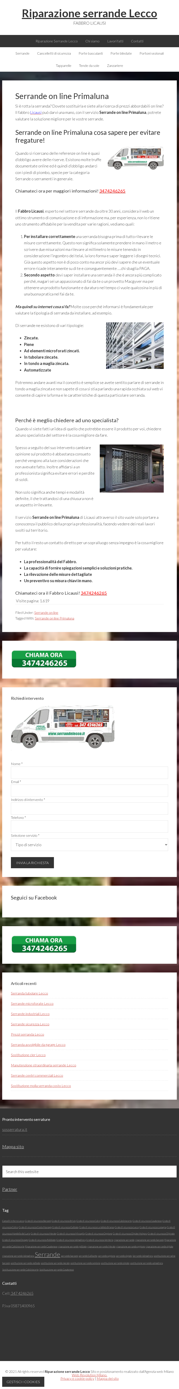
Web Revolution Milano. (89, 1375)
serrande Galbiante (88, 1255)
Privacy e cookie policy (77, 1378)
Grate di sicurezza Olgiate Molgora (130, 1233)
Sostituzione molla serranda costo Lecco (41, 1085)
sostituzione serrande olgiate (115, 1263)
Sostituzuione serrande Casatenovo (56, 1269)
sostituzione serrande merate (55, 1263)
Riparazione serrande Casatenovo (41, 1246)
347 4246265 (21, 1293)
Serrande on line (46, 612)
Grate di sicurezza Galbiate (65, 1227)
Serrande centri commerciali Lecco (37, 1075)
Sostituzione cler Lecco (28, 1055)
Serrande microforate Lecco (32, 1003)
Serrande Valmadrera (143, 1255)
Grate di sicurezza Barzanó (38, 1220)
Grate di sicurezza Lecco (127, 1227)
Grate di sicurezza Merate (43, 1233)
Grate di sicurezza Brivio (64, 1220)
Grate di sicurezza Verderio (99, 1239)
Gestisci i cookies (23, 1382)
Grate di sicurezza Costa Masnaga (35, 1227)
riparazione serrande (124, 1239)
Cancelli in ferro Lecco (13, 1220)
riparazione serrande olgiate (159, 1246)
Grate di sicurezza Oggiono (98, 1233)
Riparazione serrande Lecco (89, 13)
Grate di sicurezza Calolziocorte (116, 1220)
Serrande (47, 1254)
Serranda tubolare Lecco (29, 993)
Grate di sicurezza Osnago (15, 1239)
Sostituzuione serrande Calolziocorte (20, 1269)
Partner (9, 1189)
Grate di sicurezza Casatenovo (147, 1220)
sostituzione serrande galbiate (25, 1263)
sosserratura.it (14, 1129)
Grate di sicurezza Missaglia (71, 1233)
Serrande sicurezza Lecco (30, 1024)
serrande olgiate (124, 1255)
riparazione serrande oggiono (130, 1246)
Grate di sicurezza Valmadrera (71, 1239)
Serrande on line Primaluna (54, 618)
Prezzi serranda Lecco (27, 1034)
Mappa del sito (108, 1378)
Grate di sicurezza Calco (88, 1220)
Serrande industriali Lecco (30, 1014)
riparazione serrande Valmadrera (18, 1255)
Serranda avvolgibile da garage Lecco (38, 1044)
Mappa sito (13, 1146)
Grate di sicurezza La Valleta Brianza (96, 1227)
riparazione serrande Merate (101, 1246)
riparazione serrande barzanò (149, 1239)
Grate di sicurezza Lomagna (152, 1227)
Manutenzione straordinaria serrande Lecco (43, 1065)
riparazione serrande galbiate (72, 1246)
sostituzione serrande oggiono (85, 1263)
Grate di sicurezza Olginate (161, 1233)
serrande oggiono (106, 1255)
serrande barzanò (69, 1255)
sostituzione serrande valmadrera (146, 1263)
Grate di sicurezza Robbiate (42, 1239)
